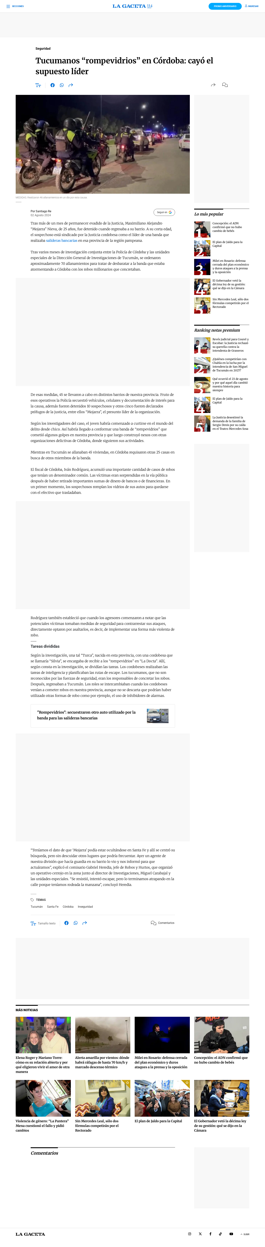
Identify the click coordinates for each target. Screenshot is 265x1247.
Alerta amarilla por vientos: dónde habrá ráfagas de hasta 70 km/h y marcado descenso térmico (102, 1062)
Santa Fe (52, 906)
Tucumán (37, 906)
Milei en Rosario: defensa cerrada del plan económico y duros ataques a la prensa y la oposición (161, 1062)
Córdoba (68, 906)
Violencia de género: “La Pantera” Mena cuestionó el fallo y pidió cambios (42, 1126)
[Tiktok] (220, 1234)
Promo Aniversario (225, 6)
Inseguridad (85, 906)
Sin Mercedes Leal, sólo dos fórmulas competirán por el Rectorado (231, 303)
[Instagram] (189, 1234)
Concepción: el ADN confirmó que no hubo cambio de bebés (227, 227)
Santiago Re (43, 211)
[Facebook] (210, 1234)
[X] (200, 1234)
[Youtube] (231, 1234)
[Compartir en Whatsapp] (62, 85)
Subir (246, 1234)
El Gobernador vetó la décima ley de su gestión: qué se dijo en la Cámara (229, 284)
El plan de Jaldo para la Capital (158, 1121)
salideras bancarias (61, 240)
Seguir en (162, 212)
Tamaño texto (47, 923)
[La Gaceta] (132, 6)
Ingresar (253, 6)
